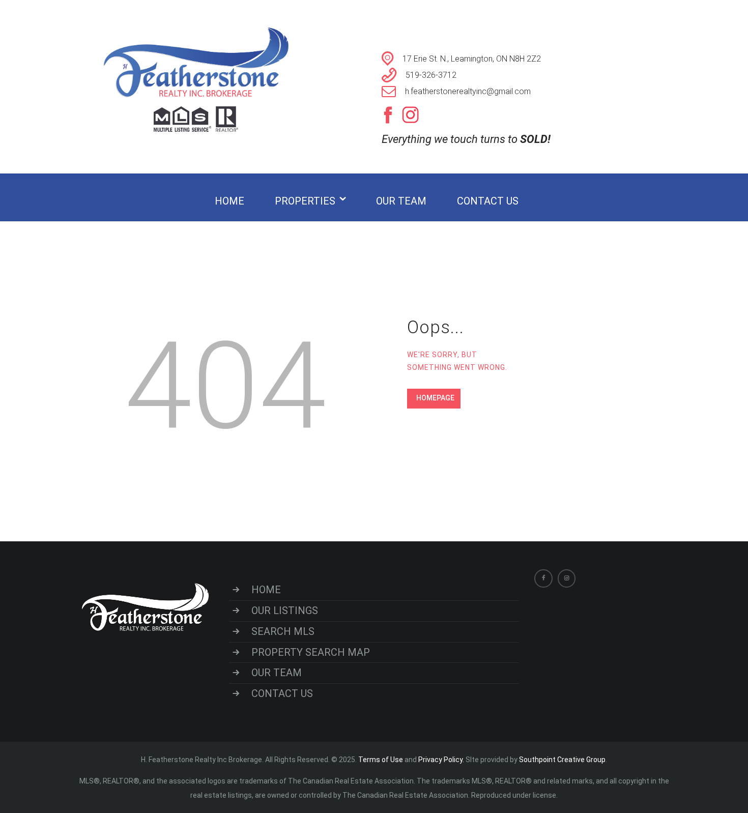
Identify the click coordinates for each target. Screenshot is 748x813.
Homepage (435, 398)
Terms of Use (380, 760)
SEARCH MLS (282, 631)
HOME (266, 590)
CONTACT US (282, 693)
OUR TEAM (276, 672)
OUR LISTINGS (284, 610)
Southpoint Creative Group (562, 760)
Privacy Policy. (442, 760)
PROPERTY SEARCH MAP (310, 652)
